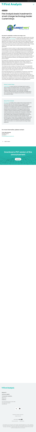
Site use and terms (15, 421)
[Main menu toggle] (33, 4)
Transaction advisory (7, 396)
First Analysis (6, 102)
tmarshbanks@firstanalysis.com (8, 136)
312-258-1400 (4, 404)
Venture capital (5, 394)
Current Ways (12, 38)
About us (4, 398)
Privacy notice (22, 421)
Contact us (4, 399)
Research (4, 392)
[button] (6, 141)
